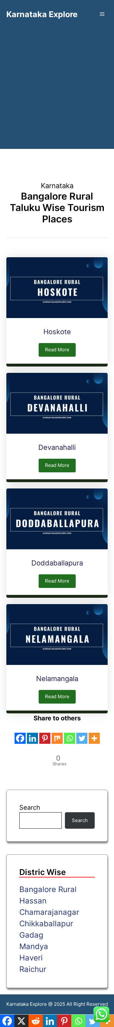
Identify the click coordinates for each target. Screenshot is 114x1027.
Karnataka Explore (42, 14)
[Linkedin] (32, 734)
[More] (94, 734)
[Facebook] (20, 734)
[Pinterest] (44, 734)
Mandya (33, 946)
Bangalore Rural (48, 889)
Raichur (32, 969)
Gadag (31, 935)
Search (29, 807)
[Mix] (57, 734)
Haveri (31, 957)
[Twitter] (81, 734)
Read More (57, 350)
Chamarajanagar (49, 912)
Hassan (33, 900)
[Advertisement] (57, 79)
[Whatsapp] (69, 734)
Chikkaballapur (46, 923)
